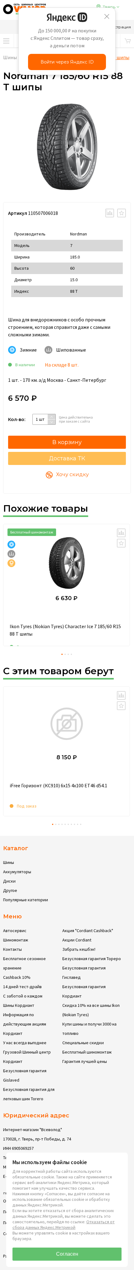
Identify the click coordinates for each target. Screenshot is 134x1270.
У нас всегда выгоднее (24, 1042)
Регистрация (118, 27)
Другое (10, 890)
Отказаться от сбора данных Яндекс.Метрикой (63, 1224)
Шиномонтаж (15, 940)
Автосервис (14, 930)
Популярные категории (25, 900)
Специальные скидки (83, 1042)
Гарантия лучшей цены (84, 1061)
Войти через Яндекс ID (67, 62)
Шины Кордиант (18, 1005)
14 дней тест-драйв (22, 986)
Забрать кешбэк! (78, 949)
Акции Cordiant (76, 940)
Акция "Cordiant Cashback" (87, 930)
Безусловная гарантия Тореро (91, 958)
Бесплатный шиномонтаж (87, 1052)
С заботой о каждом (22, 996)
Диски (9, 881)
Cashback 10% (17, 977)
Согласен (67, 1254)
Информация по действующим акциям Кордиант (24, 1024)
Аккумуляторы (17, 871)
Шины (10, 57)
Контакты (12, 949)
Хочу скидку (72, 474)
